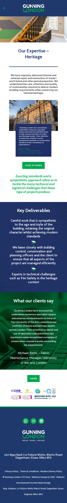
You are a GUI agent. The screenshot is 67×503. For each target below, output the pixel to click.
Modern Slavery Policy (51, 471)
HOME (33, 378)
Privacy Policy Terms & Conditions (22, 471)
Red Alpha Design (42, 483)
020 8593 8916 (13, 454)
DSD (53, 477)
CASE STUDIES (33, 165)
